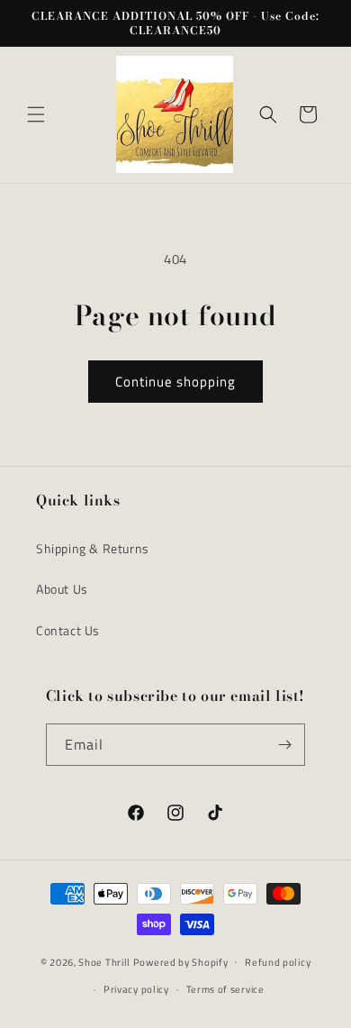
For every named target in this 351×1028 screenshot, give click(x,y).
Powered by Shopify (181, 961)
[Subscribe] (284, 744)
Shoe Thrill (104, 961)
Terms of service (225, 989)
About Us (62, 588)
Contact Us (68, 630)
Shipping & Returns (92, 548)
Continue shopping (175, 381)
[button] (36, 114)
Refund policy (277, 962)
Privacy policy (136, 989)
